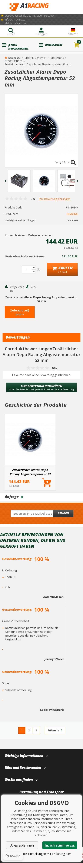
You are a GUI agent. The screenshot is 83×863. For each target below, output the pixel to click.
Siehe (33, 287)
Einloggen (41, 34)
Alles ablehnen (22, 845)
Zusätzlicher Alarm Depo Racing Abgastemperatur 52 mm (30, 472)
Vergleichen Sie (17, 288)
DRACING (72, 214)
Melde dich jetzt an (16, 23)
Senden (63, 513)
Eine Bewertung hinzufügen (41, 387)
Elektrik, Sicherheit (35, 57)
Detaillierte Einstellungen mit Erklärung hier (41, 854)
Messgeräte (57, 57)
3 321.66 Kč (71, 248)
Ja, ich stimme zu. (60, 845)
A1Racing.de (41, 7)
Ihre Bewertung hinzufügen (54, 198)
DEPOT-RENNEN (14, 61)
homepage (14, 57)
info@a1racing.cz (15, 19)
